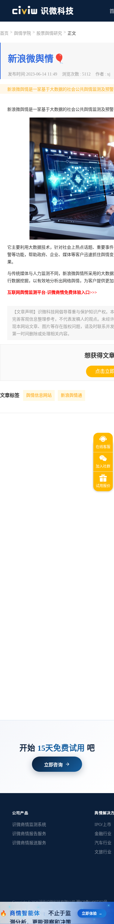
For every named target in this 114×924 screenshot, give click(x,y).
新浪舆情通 (71, 395)
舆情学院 (22, 33)
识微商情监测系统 (29, 824)
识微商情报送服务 (29, 843)
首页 (4, 33)
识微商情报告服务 (29, 833)
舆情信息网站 (39, 395)
